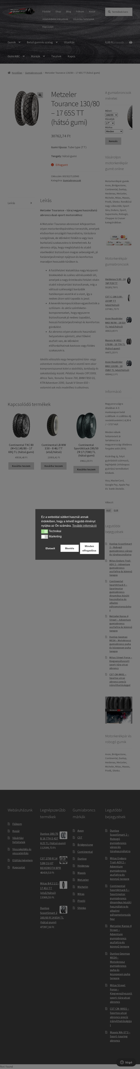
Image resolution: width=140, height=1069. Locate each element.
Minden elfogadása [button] (89, 548)
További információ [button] (84, 525)
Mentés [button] (69, 548)
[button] (44, 531)
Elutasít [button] (50, 548)
